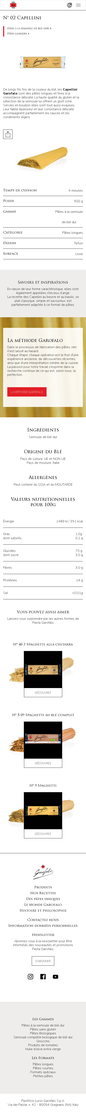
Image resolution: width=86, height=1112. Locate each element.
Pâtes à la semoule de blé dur (28, 28)
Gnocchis (43, 1041)
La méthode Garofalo (27, 392)
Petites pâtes (43, 1076)
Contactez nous (43, 920)
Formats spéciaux (43, 1072)
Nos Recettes (43, 893)
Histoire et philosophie (43, 910)
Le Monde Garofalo (43, 905)
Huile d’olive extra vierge (43, 1049)
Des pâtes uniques (43, 899)
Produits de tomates (43, 1045)
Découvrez (43, 693)
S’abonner (43, 961)
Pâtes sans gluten (43, 1029)
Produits (43, 887)
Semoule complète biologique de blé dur (43, 1037)
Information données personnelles (43, 926)
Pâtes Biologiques (43, 1033)
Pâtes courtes (43, 1068)
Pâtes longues (17, 34)
